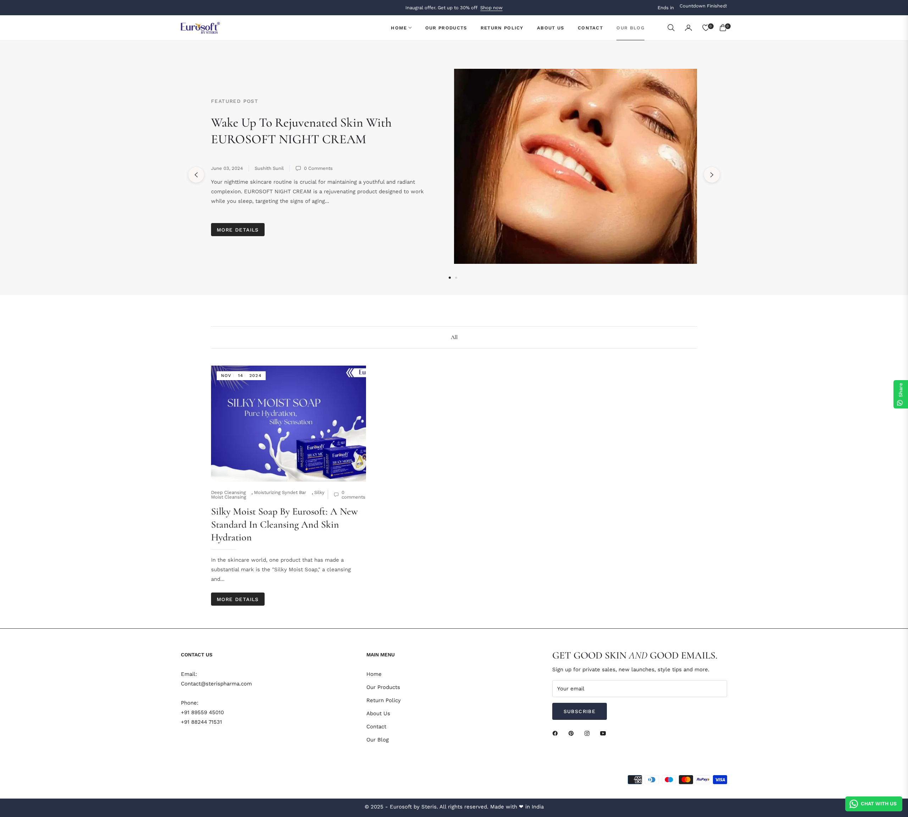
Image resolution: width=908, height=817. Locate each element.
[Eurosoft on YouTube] (604, 733)
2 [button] (456, 278)
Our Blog (377, 740)
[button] (671, 27)
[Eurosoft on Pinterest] (572, 733)
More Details (238, 230)
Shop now (491, 7)
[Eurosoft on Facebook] (556, 733)
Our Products (383, 687)
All (454, 337)
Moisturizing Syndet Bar (280, 492)
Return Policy (383, 700)
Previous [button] (196, 175)
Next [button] (712, 175)
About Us (378, 713)
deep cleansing (228, 492)
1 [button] (450, 278)
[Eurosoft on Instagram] (588, 733)
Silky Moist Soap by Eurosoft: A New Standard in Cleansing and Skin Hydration (284, 524)
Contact (376, 726)
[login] (688, 28)
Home (374, 674)
